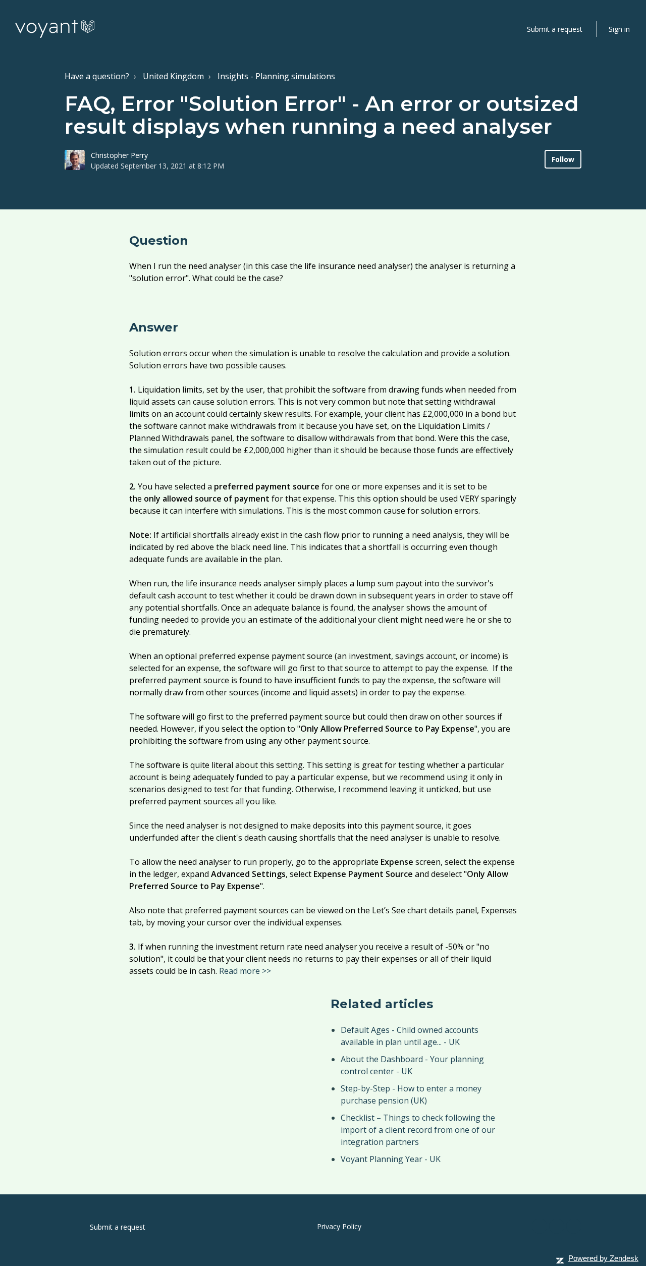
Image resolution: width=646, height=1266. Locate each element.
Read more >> (245, 970)
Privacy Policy (339, 1226)
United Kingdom (173, 76)
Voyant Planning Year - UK (391, 1159)
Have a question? (97, 76)
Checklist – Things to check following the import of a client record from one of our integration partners (418, 1129)
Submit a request (554, 29)
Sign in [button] (619, 29)
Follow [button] (563, 159)
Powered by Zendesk (603, 1258)
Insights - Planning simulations (276, 76)
